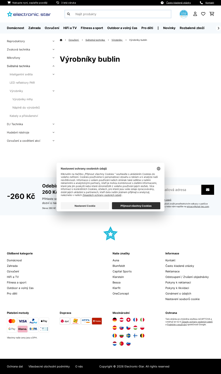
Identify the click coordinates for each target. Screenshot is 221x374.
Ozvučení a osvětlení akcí (23, 140)
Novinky (169, 28)
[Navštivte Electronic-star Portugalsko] (121, 344)
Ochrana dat (15, 366)
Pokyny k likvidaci (177, 288)
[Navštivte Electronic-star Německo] (115, 320)
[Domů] (64, 40)
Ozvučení (74, 40)
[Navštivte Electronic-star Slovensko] (121, 328)
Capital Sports (122, 271)
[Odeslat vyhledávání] (68, 14)
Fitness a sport (16, 282)
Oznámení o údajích (178, 293)
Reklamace (172, 271)
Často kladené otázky (178, 2)
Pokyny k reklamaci (178, 282)
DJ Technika (15, 124)
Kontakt (209, 2)
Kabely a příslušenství (24, 116)
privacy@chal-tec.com (198, 206)
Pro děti (12, 293)
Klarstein (118, 277)
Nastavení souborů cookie (182, 299)
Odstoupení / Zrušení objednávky (187, 277)
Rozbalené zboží (192, 28)
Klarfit (117, 288)
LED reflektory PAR (22, 82)
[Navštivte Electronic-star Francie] (135, 320)
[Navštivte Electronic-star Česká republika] (128, 328)
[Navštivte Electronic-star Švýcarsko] (128, 320)
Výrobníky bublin (138, 40)
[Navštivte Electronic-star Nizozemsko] (115, 344)
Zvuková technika (18, 49)
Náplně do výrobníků (26, 107)
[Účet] (195, 14)
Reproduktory (16, 41)
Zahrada (12, 266)
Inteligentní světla (21, 74)
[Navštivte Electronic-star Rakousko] (121, 320)
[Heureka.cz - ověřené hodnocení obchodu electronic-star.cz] (184, 13)
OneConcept (121, 293)
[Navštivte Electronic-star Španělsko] (115, 328)
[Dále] (218, 28)
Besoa (117, 282)
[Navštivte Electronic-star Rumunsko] (115, 336)
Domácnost (14, 260)
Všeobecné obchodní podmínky (49, 366)
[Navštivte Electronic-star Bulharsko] (121, 336)
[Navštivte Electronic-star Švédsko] (128, 336)
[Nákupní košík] (211, 14)
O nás (79, 366)
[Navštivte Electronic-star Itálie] (142, 320)
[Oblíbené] (203, 14)
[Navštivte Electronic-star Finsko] (135, 336)
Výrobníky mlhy (22, 99)
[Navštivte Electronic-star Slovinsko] (128, 344)
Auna (116, 260)
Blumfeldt (119, 266)
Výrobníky (16, 91)
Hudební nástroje (18, 132)
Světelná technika (18, 66)
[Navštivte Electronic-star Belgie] (142, 336)
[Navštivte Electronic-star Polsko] (142, 328)
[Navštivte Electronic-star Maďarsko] (135, 328)
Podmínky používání (177, 324)
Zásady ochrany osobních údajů (197, 322)
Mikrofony (13, 57)
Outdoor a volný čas (20, 288)
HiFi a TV (13, 277)
